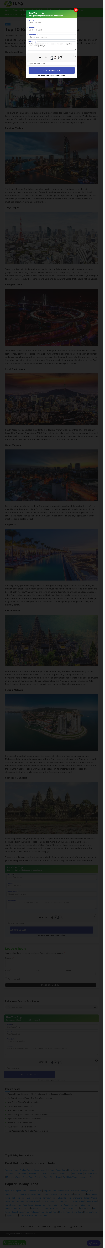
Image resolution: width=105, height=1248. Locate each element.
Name (32, 20)
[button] (76, 10)
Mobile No (33, 35)
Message (33, 42)
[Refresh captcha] (74, 56)
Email (32, 27)
